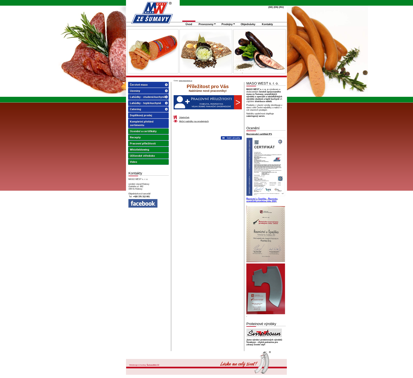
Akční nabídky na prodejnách (194, 121)
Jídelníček (184, 117)
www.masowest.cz (185, 80)
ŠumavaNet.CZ (153, 365)
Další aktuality (233, 138)
